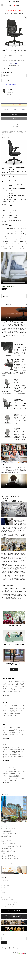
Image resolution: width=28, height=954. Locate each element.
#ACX (4, 69)
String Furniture (9, 767)
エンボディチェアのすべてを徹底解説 (10, 906)
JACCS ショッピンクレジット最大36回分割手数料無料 (14, 109)
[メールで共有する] (12, 137)
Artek (5, 724)
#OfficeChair (10, 69)
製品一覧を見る (6, 695)
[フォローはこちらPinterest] (13, 948)
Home (2, 55)
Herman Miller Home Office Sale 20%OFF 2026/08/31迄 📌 (14, 13)
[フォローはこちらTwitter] (6, 948)
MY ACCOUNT (4, 880)
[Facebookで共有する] (6, 137)
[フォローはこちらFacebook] (2, 948)
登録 (4, 942)
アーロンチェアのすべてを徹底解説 (9, 904)
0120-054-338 (7, 836)
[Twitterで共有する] (8, 137)
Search (3, 882)
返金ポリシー (4, 890)
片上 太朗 (6, 861)
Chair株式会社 (7, 840)
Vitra (5, 55)
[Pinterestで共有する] (10, 137)
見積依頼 (14, 118)
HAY (4, 745)
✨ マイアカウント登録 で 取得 (13, 104)
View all (14, 669)
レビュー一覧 (4, 894)
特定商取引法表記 (5, 885)
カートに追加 (14, 114)
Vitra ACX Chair (10, 55)
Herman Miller (8, 678)
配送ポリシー (16, 65)
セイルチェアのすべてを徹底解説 (9, 902)
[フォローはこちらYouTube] (17, 948)
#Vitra (16, 69)
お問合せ (3, 892)
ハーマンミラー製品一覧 (6, 897)
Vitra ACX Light (13, 210)
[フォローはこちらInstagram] (9, 948)
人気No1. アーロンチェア (7, 899)
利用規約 (3, 887)
